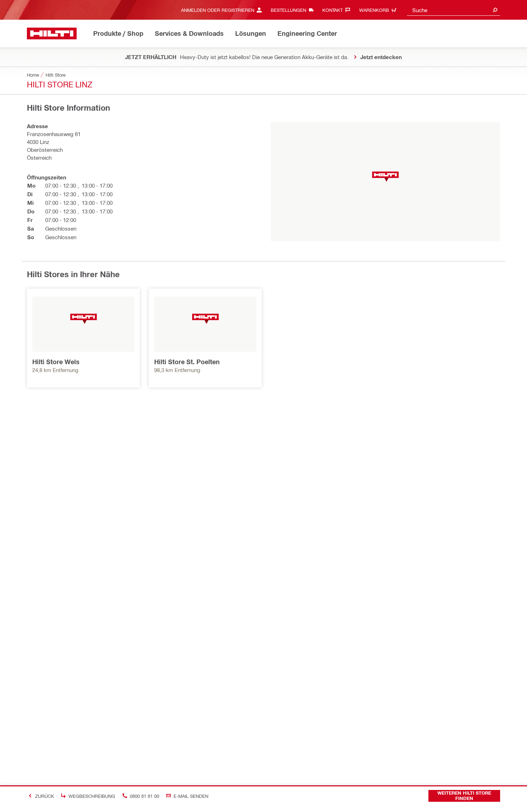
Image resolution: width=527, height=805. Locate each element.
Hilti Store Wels (56, 362)
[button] (385, 177)
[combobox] (453, 10)
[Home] (52, 33)
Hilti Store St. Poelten (187, 362)
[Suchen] (495, 10)
